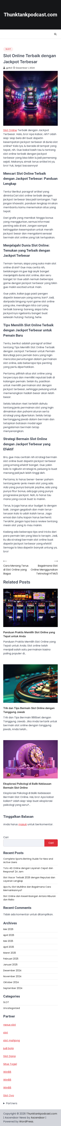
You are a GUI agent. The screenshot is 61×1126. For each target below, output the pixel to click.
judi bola (8, 1048)
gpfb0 (9, 67)
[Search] (55, 34)
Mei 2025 (8, 941)
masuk (22, 824)
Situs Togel (10, 1064)
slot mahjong (11, 1040)
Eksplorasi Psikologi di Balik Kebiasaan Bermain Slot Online (27, 785)
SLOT (8, 49)
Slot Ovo (8, 1095)
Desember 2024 (12, 970)
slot (5, 1032)
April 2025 (8, 947)
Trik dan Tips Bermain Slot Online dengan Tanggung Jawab (29, 710)
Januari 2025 (10, 964)
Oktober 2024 (11, 982)
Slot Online (10, 130)
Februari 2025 (10, 958)
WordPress (26, 1121)
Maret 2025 (9, 952)
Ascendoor (38, 1117)
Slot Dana (9, 1056)
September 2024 (12, 988)
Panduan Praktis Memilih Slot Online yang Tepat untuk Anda (29, 634)
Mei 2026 (8, 929)
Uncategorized (11, 1008)
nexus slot (9, 1025)
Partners (11, 1103)
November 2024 (12, 976)
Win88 (7, 1072)
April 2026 (8, 935)
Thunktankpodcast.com (30, 15)
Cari (5, 837)
